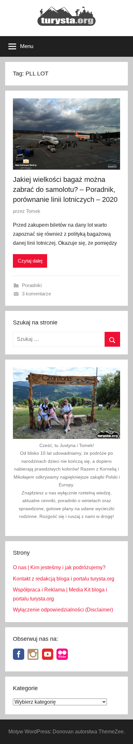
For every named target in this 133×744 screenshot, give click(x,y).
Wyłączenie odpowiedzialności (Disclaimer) (63, 609)
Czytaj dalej (30, 260)
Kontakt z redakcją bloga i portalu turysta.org (63, 578)
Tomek (33, 211)
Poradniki (32, 285)
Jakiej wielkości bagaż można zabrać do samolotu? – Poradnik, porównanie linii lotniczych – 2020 (65, 189)
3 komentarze (36, 293)
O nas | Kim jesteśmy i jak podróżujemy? (59, 567)
